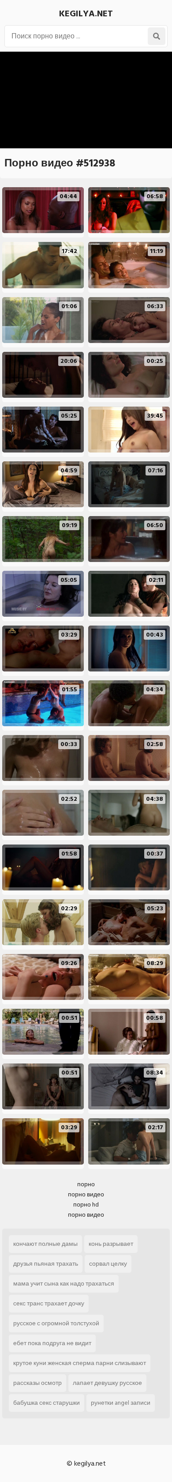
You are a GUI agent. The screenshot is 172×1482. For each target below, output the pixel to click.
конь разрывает (111, 1244)
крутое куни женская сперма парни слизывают (79, 1363)
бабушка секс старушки (46, 1403)
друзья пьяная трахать (45, 1264)
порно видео (86, 1194)
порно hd (86, 1204)
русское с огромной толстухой (56, 1323)
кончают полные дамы (45, 1244)
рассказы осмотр (37, 1383)
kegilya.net (86, 14)
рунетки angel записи (120, 1403)
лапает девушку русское (107, 1383)
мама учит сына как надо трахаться (63, 1283)
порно (86, 1184)
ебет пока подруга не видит (52, 1343)
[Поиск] (156, 36)
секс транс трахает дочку (48, 1303)
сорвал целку (108, 1264)
